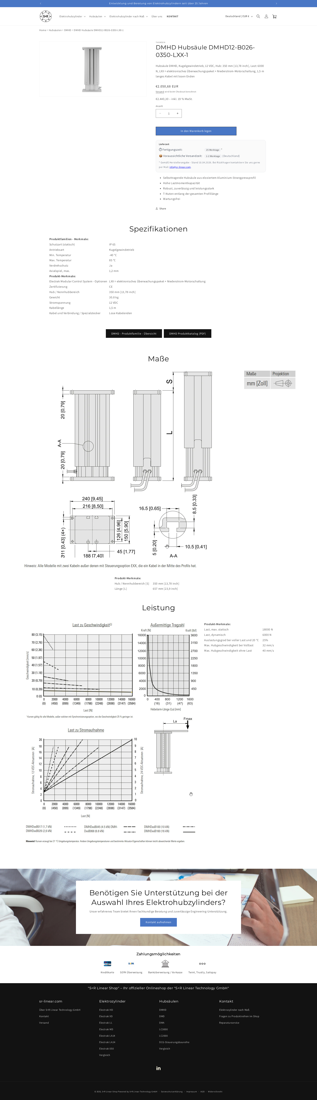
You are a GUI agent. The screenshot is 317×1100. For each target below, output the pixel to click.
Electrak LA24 (107, 1042)
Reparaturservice (229, 1022)
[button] (72, 16)
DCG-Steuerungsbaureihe (174, 1042)
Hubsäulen (55, 30)
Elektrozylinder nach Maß (234, 1009)
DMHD (67, 30)
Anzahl (159, 106)
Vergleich (104, 1055)
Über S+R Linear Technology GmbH (60, 1009)
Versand (160, 91)
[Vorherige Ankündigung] (41, 3)
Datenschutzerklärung (172, 1091)
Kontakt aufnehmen (158, 922)
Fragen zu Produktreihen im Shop (239, 1016)
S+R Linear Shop (110, 1091)
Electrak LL (105, 1022)
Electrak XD (106, 1016)
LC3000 (163, 1029)
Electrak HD (106, 1009)
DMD (162, 1016)
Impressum (191, 1091)
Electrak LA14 (107, 1035)
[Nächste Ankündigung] (276, 3)
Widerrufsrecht (215, 1091)
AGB (202, 1091)
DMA (162, 1022)
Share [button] (162, 208)
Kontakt (44, 1016)
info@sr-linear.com (180, 167)
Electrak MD (106, 1029)
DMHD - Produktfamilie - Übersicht (133, 333)
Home (42, 30)
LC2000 (163, 1035)
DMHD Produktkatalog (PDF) (187, 333)
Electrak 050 (106, 1048)
